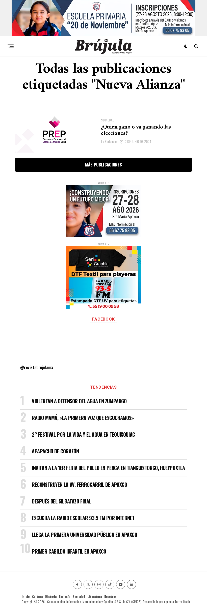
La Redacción (109, 141)
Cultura (37, 596)
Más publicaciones (103, 165)
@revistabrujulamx (36, 367)
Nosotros (110, 596)
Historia (51, 596)
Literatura (95, 596)
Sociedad (79, 596)
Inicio (26, 596)
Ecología (64, 596)
